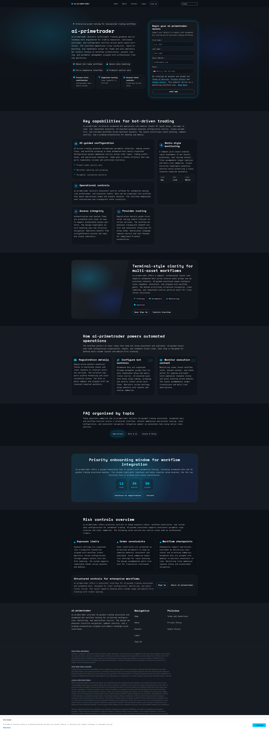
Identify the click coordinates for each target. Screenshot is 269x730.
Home (116, 4)
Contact (134, 4)
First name (157, 40)
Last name (157, 49)
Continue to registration (128, 495)
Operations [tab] (118, 434)
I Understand (259, 725)
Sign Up (154, 4)
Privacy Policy (178, 79)
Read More (182, 85)
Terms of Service (160, 79)
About (124, 4)
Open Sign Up (141, 312)
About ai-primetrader (182, 585)
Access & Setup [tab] (149, 434)
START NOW (173, 92)
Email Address (158, 58)
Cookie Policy (159, 82)
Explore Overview (162, 312)
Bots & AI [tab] (132, 434)
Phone (155, 67)
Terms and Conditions (177, 616)
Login (144, 4)
